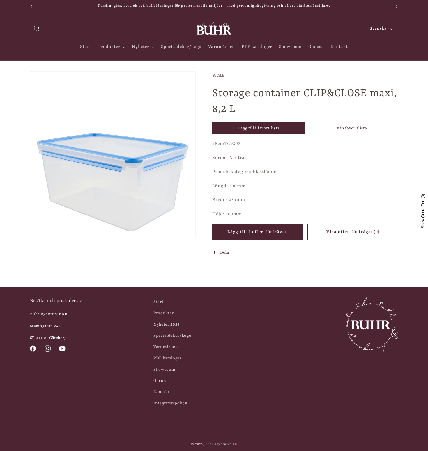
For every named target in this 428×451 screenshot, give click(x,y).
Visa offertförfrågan (352, 232)
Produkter (163, 313)
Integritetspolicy (170, 403)
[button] (37, 28)
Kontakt (161, 392)
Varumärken (165, 347)
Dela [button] (224, 252)
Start (158, 302)
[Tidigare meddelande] (31, 6)
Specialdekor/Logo (172, 335)
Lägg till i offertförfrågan (257, 232)
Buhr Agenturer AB (221, 444)
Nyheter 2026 (166, 324)
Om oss (160, 380)
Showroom (164, 369)
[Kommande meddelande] (396, 6)
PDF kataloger (167, 358)
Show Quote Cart (423, 211)
